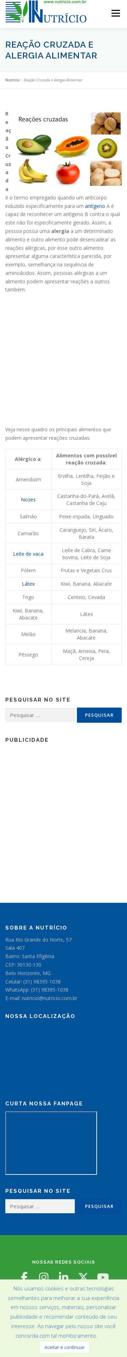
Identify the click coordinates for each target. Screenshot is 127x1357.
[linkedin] (63, 1277)
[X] (83, 1277)
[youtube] (103, 1277)
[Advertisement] (63, 361)
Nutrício (12, 80)
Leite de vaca (28, 553)
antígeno (95, 206)
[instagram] (43, 1277)
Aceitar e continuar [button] (64, 1347)
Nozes (28, 499)
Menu (115, 13)
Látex (28, 583)
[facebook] (24, 1277)
